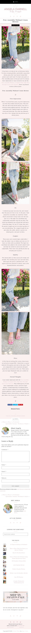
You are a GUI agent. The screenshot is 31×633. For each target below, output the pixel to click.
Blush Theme (16, 631)
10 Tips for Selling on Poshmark (18, 544)
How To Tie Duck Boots (19, 552)
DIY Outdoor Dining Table (19, 561)
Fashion (8, 415)
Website (4, 478)
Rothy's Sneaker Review (19, 569)
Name (4, 464)
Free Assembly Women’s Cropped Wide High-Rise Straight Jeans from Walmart (15, 381)
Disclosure (10, 627)
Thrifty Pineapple (15, 9)
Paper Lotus (25, 631)
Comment (5, 449)
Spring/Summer (21, 415)
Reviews (13, 415)
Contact (21, 627)
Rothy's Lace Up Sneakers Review (19, 573)
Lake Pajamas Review (18, 565)
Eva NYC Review (19, 577)
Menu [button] (16, 1)
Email (4, 471)
